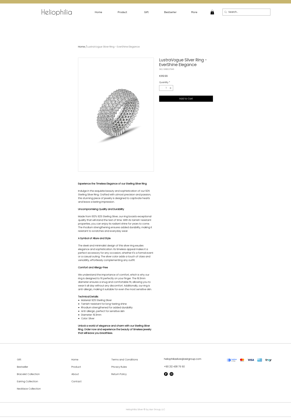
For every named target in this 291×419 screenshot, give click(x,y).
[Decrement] (161, 88)
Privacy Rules (119, 367)
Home (81, 46)
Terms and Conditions (124, 359)
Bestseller (22, 367)
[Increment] (171, 88)
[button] (212, 12)
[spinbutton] (166, 88)
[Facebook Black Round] (166, 374)
